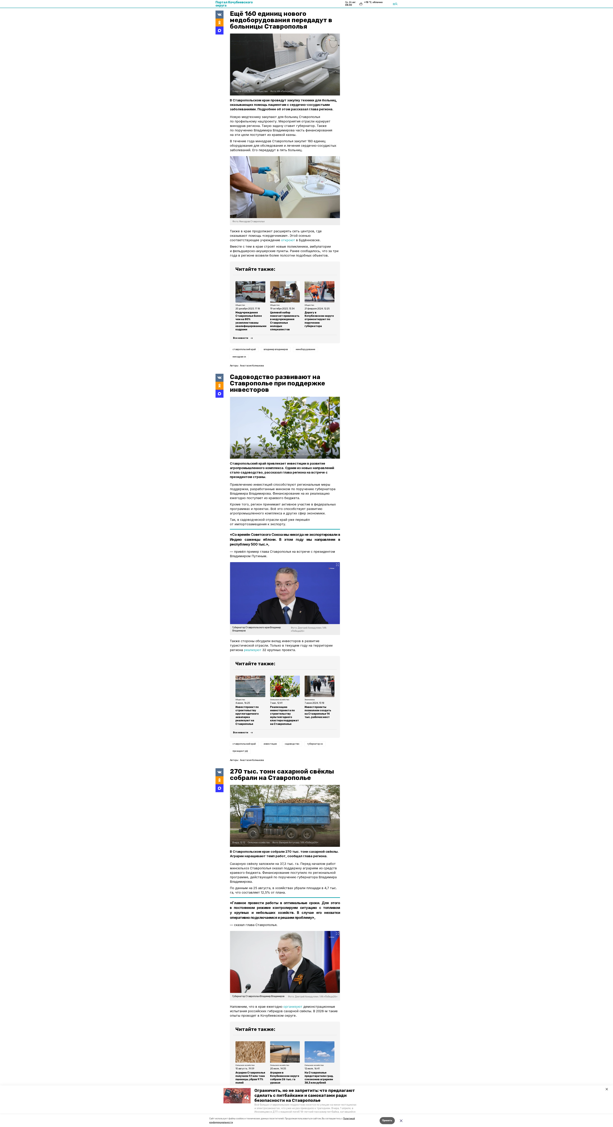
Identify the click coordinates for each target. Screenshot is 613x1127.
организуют (292, 1007)
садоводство (292, 744)
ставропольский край (244, 349)
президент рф (240, 751)
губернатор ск (315, 744)
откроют (288, 240)
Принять (387, 1120)
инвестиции (270, 744)
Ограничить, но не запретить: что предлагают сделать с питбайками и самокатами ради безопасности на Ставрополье (304, 1095)
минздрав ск (239, 356)
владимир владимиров (276, 349)
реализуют (252, 650)
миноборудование (305, 349)
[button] (237, 1095)
